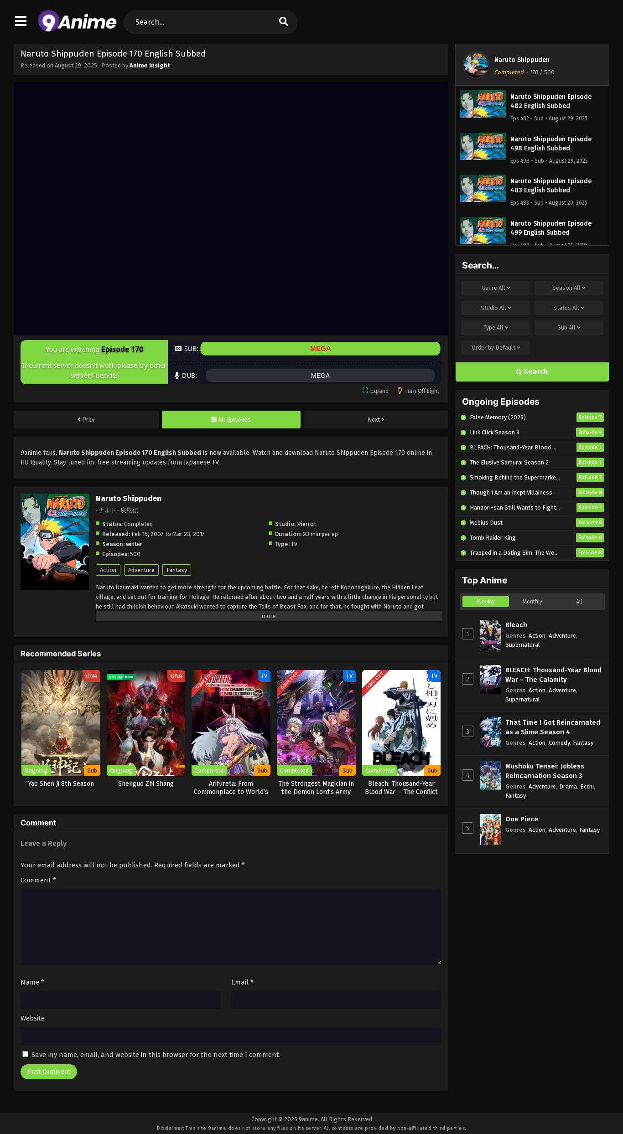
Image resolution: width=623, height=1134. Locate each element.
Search (535, 371)
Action (108, 570)
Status (566, 307)
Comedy (559, 742)
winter (134, 544)
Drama (568, 786)
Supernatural (522, 644)
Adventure (141, 570)
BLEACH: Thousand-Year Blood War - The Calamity (553, 675)
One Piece (521, 819)
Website (33, 1018)
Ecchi (587, 786)
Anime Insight (150, 65)
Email (242, 982)
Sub (566, 327)
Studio (493, 307)
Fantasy (176, 570)
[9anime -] (77, 30)
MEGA (320, 348)
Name (32, 982)
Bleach (516, 625)
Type (493, 327)
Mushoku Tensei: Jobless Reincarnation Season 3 (544, 771)
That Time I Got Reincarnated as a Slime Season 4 (552, 727)
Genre (493, 287)
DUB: (189, 375)
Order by (493, 347)
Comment (38, 880)
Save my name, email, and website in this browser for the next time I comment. (155, 1055)
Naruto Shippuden (522, 60)
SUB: (191, 348)
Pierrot (306, 524)
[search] (283, 22)
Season (566, 287)
